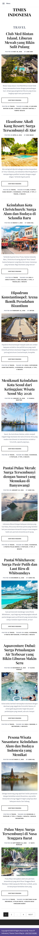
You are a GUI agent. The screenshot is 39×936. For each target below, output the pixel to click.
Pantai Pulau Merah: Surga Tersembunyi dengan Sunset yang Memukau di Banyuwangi (19, 476)
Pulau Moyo (18, 901)
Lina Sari (29, 51)
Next (30, 915)
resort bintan (28, 108)
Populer (26, 192)
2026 (26, 106)
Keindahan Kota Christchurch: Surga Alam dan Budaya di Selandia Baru (19, 211)
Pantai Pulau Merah (12, 547)
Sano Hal (30, 223)
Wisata (23, 194)
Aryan (32, 310)
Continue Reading (14, 100)
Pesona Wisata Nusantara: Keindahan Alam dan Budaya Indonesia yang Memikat (20, 746)
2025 (26, 632)
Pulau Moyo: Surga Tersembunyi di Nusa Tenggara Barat (19, 833)
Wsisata (25, 726)
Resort (18, 108)
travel (19, 816)
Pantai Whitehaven (12, 634)
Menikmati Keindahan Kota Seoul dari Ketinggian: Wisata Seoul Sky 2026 (19, 387)
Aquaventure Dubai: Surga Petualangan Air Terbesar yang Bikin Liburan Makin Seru (19, 654)
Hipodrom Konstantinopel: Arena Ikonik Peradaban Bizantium (19, 299)
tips (33, 192)
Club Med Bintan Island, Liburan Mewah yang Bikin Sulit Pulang (19, 40)
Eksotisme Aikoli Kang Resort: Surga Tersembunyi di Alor (19, 125)
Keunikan (17, 192)
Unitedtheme (31, 933)
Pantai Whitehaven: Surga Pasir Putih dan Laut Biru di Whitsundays (19, 566)
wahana (32, 724)
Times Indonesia (19, 12)
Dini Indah (30, 135)
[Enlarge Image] (33, 58)
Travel (12, 106)
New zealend (22, 279)
